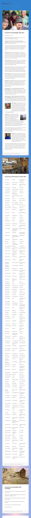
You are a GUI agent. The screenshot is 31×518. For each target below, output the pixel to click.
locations (9, 153)
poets (13, 153)
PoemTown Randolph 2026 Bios (14, 33)
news (11, 153)
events (6, 153)
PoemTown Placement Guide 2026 (15, 176)
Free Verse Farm (10, 100)
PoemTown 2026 (17, 153)
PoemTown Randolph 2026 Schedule (13, 487)
